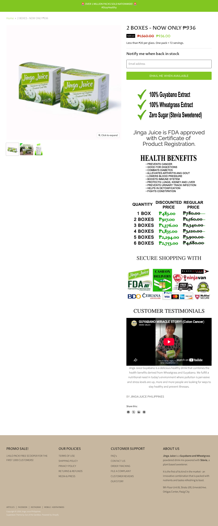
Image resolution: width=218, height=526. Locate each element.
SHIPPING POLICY (68, 461)
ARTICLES (10, 507)
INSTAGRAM (36, 507)
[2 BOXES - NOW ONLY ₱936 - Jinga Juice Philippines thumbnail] (12, 149)
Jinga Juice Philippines (147, 396)
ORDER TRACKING (120, 466)
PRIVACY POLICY (67, 466)
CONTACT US (118, 461)
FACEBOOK (22, 507)
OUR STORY (117, 481)
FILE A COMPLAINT (121, 471)
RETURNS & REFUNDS (71, 471)
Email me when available (169, 76)
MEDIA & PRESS (67, 476)
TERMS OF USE (67, 456)
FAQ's (114, 456)
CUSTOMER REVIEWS (122, 476)
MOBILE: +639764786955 (54, 507)
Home (10, 18)
